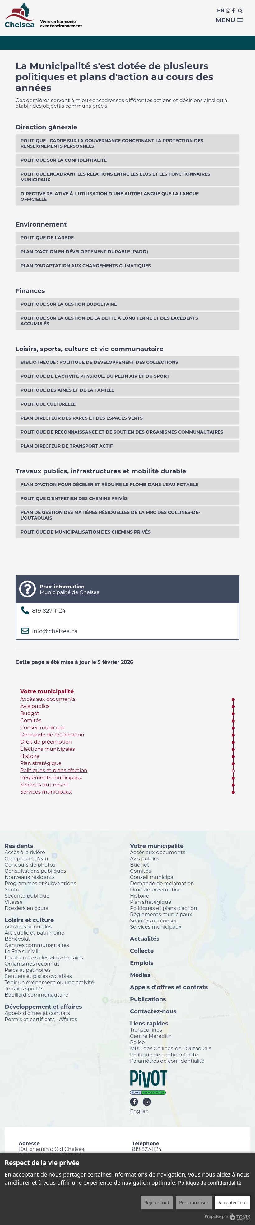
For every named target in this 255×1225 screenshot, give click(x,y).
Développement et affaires (43, 1006)
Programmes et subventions (40, 883)
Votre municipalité (47, 691)
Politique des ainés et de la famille (67, 390)
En (221, 11)
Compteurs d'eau (26, 858)
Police (137, 1042)
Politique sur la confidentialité (64, 160)
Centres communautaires (37, 945)
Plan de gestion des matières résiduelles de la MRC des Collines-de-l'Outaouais (110, 515)
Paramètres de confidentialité (167, 1061)
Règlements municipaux (51, 778)
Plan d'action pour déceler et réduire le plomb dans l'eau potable (109, 484)
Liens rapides (149, 1023)
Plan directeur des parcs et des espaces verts (82, 418)
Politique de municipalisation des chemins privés (86, 532)
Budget (29, 713)
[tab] (127, 143)
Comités (30, 720)
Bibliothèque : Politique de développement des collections (99, 362)
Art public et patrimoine (34, 932)
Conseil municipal (42, 728)
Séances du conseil (44, 785)
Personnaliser (193, 1202)
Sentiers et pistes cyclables (38, 976)
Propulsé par (216, 1216)
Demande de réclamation (52, 735)
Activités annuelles (28, 926)
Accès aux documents (48, 699)
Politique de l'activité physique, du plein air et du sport (95, 376)
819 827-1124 (49, 610)
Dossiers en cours (26, 908)
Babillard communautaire (36, 995)
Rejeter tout (156, 1202)
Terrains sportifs (24, 988)
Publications (148, 999)
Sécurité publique (27, 895)
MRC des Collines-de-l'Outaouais (170, 1048)
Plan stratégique (41, 763)
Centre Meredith (151, 1036)
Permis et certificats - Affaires (41, 1019)
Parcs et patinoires (28, 970)
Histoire (29, 756)
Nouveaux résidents (30, 877)
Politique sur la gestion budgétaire (69, 304)
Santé (12, 889)
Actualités (145, 938)
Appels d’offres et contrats (169, 987)
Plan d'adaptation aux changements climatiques (86, 265)
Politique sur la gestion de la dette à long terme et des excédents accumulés (109, 321)
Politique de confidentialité (164, 1054)
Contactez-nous (153, 1011)
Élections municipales (47, 749)
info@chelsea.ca (55, 631)
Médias (140, 975)
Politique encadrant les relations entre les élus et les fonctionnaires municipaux (115, 176)
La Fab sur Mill (22, 951)
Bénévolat (17, 939)
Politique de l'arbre (47, 238)
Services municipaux (46, 792)
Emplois (141, 963)
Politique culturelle (48, 404)
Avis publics (34, 706)
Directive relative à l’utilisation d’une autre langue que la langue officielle (110, 196)
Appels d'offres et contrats (37, 1013)
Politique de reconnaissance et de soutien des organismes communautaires (122, 432)
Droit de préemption (46, 742)
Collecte (142, 951)
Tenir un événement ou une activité (49, 982)
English (139, 1111)
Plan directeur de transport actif (67, 446)
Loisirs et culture (29, 920)
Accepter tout (232, 1202)
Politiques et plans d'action (53, 770)
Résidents (19, 846)
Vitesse (14, 902)
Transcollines (146, 1030)
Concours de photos (30, 864)
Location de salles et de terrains (44, 957)
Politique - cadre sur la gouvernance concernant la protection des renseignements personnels (112, 143)
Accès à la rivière (25, 852)
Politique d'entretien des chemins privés (74, 498)
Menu (226, 20)
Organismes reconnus (32, 963)
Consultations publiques (35, 871)
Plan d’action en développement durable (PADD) (84, 251)
